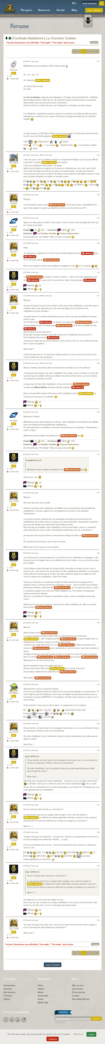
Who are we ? (78, 985)
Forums (61, 10)
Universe (8, 988)
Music (40, 992)
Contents (8, 995)
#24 (98, 218)
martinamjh (13, 163)
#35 (98, 723)
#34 (98, 684)
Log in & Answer (53, 964)
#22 (98, 155)
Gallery (7, 999)
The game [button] (26, 10)
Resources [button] (44, 10)
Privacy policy (78, 992)
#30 (98, 454)
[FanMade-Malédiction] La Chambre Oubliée (43, 38)
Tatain (14, 841)
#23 (98, 195)
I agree (91, 1034)
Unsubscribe (60, 1022)
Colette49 (13, 304)
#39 (98, 866)
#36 (98, 750)
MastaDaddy (14, 693)
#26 (98, 272)
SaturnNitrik (30, 460)
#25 (98, 243)
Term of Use (77, 988)
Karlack (13, 281)
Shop (74, 10)
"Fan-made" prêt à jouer (63, 42)
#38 (98, 832)
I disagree (52, 1039)
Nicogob (13, 204)
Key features (9, 992)
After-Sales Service (81, 999)
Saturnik (14, 227)
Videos (41, 988)
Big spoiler (87, 253)
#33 (98, 622)
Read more (79, 1034)
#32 (98, 553)
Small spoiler (42, 80)
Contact (75, 995)
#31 (98, 493)
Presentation (9, 985)
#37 (98, 805)
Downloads (43, 995)
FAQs (40, 985)
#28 (98, 363)
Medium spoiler (56, 204)
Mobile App (43, 1002)
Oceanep (13, 252)
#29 (98, 412)
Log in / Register (94, 10)
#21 (98, 61)
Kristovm (14, 70)
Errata (40, 999)
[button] (75, 3)
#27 (98, 295)
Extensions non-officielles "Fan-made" (33, 42)
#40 (98, 920)
